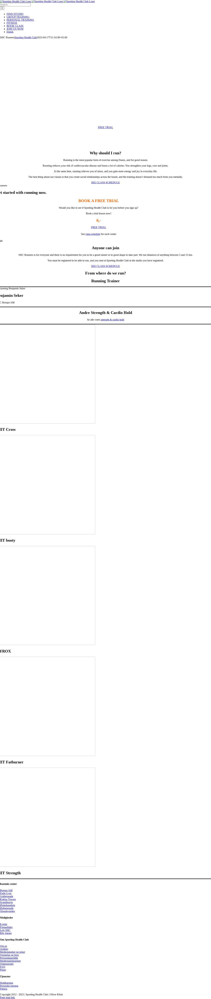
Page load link (7, 997)
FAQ (2, 966)
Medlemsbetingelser (10, 961)
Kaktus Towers (8, 899)
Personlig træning (9, 985)
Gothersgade (6, 896)
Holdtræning (6, 982)
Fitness (3, 988)
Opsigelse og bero (9, 955)
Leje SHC (5, 930)
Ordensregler (7, 963)
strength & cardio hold (112, 319)
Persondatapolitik (9, 958)
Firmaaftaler (6, 927)
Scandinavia (6, 902)
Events (3, 924)
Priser (3, 969)
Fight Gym (5, 893)
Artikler (4, 949)
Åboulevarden (7, 911)
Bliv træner (6, 933)
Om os (3, 946)
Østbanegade (7, 908)
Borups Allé (6, 890)
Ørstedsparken (7, 905)
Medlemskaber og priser (12, 952)
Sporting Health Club (26, 37)
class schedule (93, 234)
